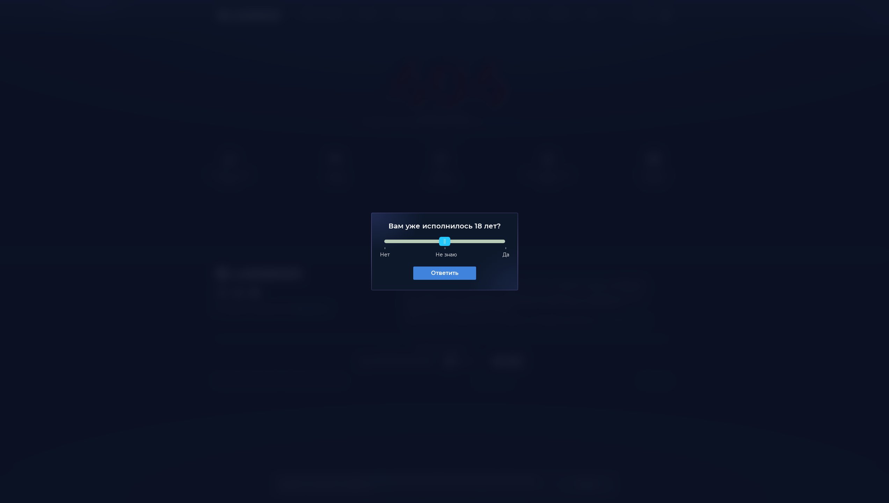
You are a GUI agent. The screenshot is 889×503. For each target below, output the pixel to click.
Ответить (444, 273)
